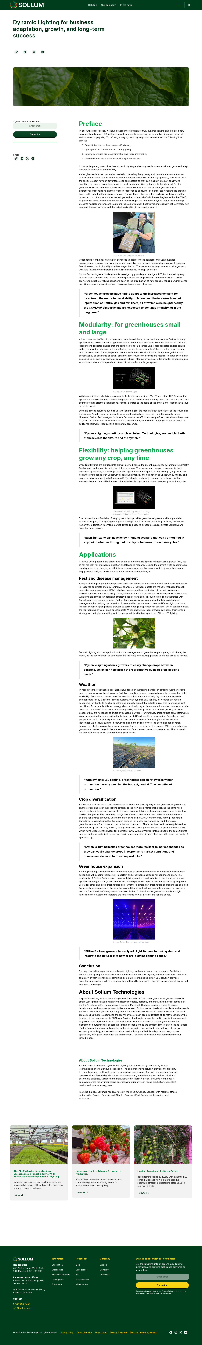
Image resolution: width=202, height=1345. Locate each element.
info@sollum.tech (22, 1308)
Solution (92, 5)
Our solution (57, 1265)
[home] (27, 5)
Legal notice (100, 1332)
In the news (126, 5)
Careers (103, 1265)
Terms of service (84, 1332)
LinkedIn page (86, 1038)
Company (104, 1270)
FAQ (78, 1274)
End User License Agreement (143, 1332)
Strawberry (57, 1284)
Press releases (82, 1279)
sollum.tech (168, 1034)
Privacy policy (67, 1332)
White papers (82, 1284)
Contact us (105, 1274)
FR (188, 5)
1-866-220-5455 (21, 1304)
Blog (78, 1265)
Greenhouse (57, 1270)
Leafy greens (58, 1279)
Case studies (82, 1270)
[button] (179, 5)
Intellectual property (61, 1274)
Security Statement (118, 1332)
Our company (108, 5)
